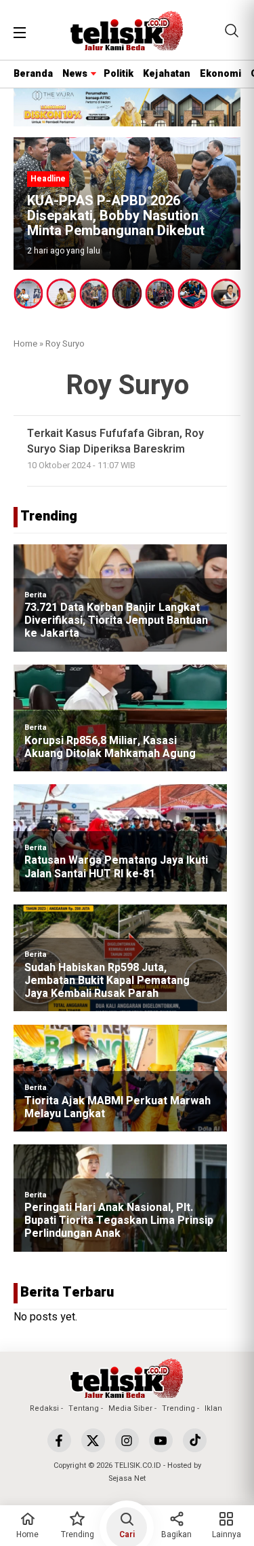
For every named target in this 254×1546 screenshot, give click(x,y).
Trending (178, 1408)
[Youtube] (161, 1440)
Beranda (33, 74)
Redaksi (44, 1408)
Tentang (83, 1408)
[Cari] (232, 31)
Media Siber (130, 1408)
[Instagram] (127, 1440)
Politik (118, 74)
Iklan (213, 1408)
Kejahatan (166, 74)
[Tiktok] (195, 1440)
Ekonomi (220, 74)
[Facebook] (59, 1440)
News (74, 74)
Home (25, 343)
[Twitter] (93, 1440)
